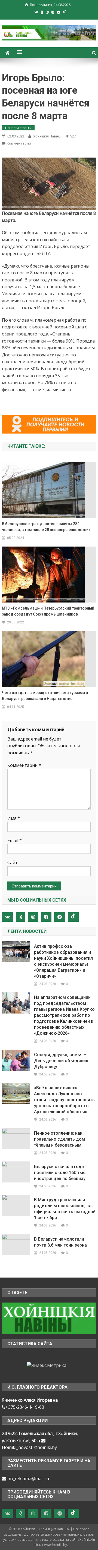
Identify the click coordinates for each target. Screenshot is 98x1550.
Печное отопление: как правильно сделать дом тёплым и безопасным (59, 1139)
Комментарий (24, 765)
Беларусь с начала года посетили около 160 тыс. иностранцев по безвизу (60, 1172)
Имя (13, 818)
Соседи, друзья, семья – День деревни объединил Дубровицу (61, 1060)
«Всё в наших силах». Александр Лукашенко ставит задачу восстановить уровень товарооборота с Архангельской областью (64, 1099)
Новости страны (18, 127)
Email (14, 840)
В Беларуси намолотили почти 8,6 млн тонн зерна (60, 1242)
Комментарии (19, 143)
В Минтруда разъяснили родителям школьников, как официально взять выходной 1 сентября (65, 1208)
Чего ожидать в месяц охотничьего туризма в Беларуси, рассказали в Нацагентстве (45, 696)
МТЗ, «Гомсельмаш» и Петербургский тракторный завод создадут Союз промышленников (48, 611)
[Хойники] (49, 1318)
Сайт (12, 862)
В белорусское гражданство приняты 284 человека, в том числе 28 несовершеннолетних (46, 527)
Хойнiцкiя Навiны (47, 136)
